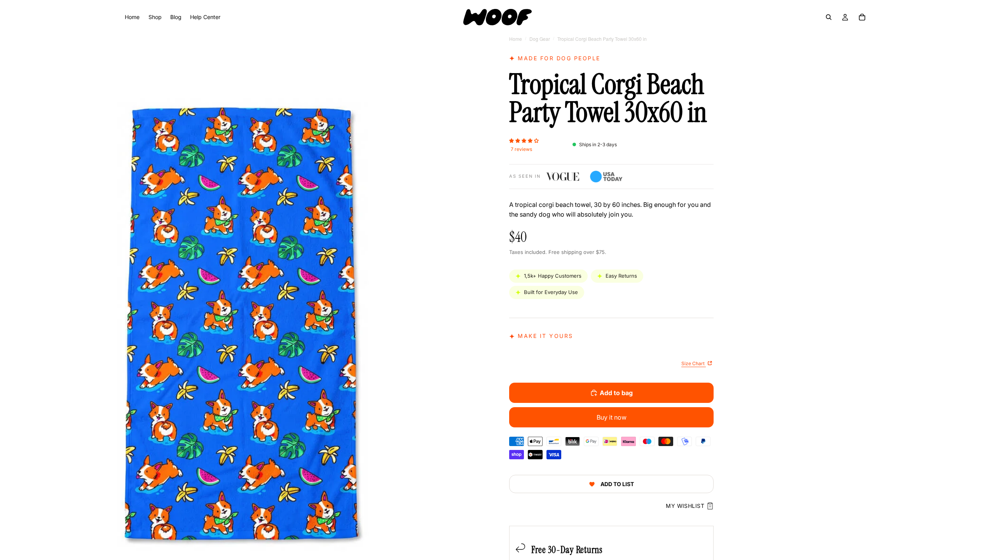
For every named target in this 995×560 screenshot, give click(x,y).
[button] (524, 140)
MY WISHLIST (685, 505)
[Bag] (862, 17)
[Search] (828, 17)
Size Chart (693, 363)
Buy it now (612, 417)
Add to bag (616, 393)
